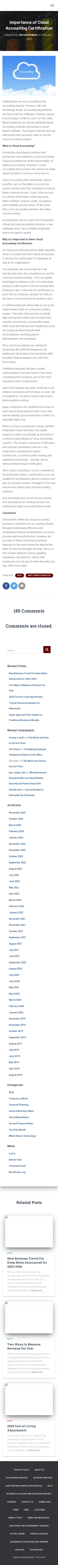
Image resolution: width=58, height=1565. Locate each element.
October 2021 (16, 931)
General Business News (21, 1111)
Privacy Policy (21, 1470)
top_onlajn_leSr (17, 772)
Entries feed (15, 1159)
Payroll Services (39, 1534)
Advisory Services (42, 1478)
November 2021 (17, 925)
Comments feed (17, 1166)
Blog (19, 575)
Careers (11, 1502)
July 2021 (14, 950)
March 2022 (15, 900)
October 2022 (16, 856)
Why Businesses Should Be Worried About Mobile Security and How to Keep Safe (28, 778)
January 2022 (16, 912)
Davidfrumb (15, 789)
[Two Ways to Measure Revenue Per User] (29, 1317)
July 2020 (14, 975)
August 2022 (15, 869)
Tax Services (36, 1550)
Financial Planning (18, 1104)
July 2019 (14, 1050)
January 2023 (16, 837)
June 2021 (14, 956)
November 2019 (17, 1025)
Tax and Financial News (21, 1123)
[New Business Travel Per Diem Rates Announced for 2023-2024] (29, 1231)
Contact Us (27, 1502)
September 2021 (17, 937)
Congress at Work (18, 1098)
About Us (39, 1470)
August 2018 (15, 1075)
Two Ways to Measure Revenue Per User (23, 1346)
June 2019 (14, 1056)
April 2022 (14, 893)
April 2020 (14, 993)
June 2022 (14, 881)
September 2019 (17, 1037)
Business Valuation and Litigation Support (29, 1494)
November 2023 (17, 812)
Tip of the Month (17, 1129)
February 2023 (16, 831)
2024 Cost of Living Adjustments (26, 697)
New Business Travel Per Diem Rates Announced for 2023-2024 (27, 1262)
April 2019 (14, 1068)
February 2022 (16, 906)
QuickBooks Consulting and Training (29, 1542)
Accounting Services (17, 1478)
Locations (39, 1510)
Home (16, 1510)
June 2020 (14, 981)
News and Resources (38, 1518)
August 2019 (15, 1043)
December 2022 (17, 844)
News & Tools (15, 1518)
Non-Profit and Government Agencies (29, 1526)
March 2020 (15, 1000)
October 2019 (16, 1031)
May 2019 (14, 1062)
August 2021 (15, 943)
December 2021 (17, 919)
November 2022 (17, 850)
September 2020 (17, 962)
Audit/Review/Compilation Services (24, 1486)
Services (19, 1550)
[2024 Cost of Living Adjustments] (29, 1399)
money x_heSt (16, 737)
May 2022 (14, 887)
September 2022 (17, 862)
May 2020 (14, 987)
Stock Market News (19, 1117)
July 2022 (14, 875)
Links (26, 1510)
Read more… (37, 1290)
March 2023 (15, 825)
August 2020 (15, 968)
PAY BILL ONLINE (17, 1534)
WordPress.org (17, 1172)
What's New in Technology (39, 575)
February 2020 (16, 1006)
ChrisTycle (14, 749)
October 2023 (16, 819)
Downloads (45, 1502)
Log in (12, 1153)
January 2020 (16, 1012)
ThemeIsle (40, 1557)
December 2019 (17, 1018)
